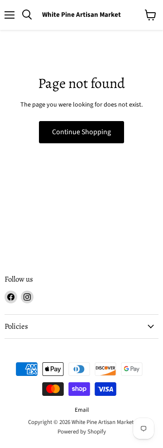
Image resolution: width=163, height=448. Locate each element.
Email (82, 410)
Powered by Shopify (82, 432)
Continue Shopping (81, 132)
